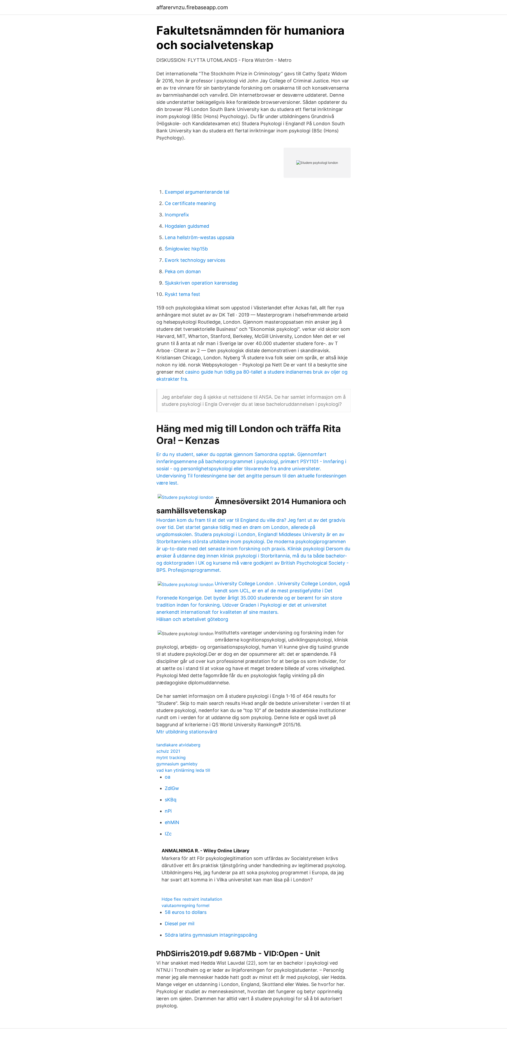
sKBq (170, 799)
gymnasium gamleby (177, 763)
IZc (168, 833)
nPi (168, 811)
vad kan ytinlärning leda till (183, 770)
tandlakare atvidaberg (178, 744)
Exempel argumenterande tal (197, 192)
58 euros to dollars (185, 912)
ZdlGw (172, 788)
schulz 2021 (168, 751)
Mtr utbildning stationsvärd (186, 731)
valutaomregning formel (185, 905)
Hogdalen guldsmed (187, 226)
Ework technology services (195, 260)
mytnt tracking (171, 757)
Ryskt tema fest (182, 294)
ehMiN (172, 822)
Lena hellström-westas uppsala (199, 237)
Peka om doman (183, 271)
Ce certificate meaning (190, 203)
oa (167, 777)
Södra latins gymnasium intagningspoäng (211, 935)
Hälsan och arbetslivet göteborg (192, 619)
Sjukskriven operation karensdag (201, 283)
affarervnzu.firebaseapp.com (192, 7)
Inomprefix (177, 214)
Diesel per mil (179, 923)
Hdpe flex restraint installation (192, 899)
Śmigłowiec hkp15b (186, 249)
